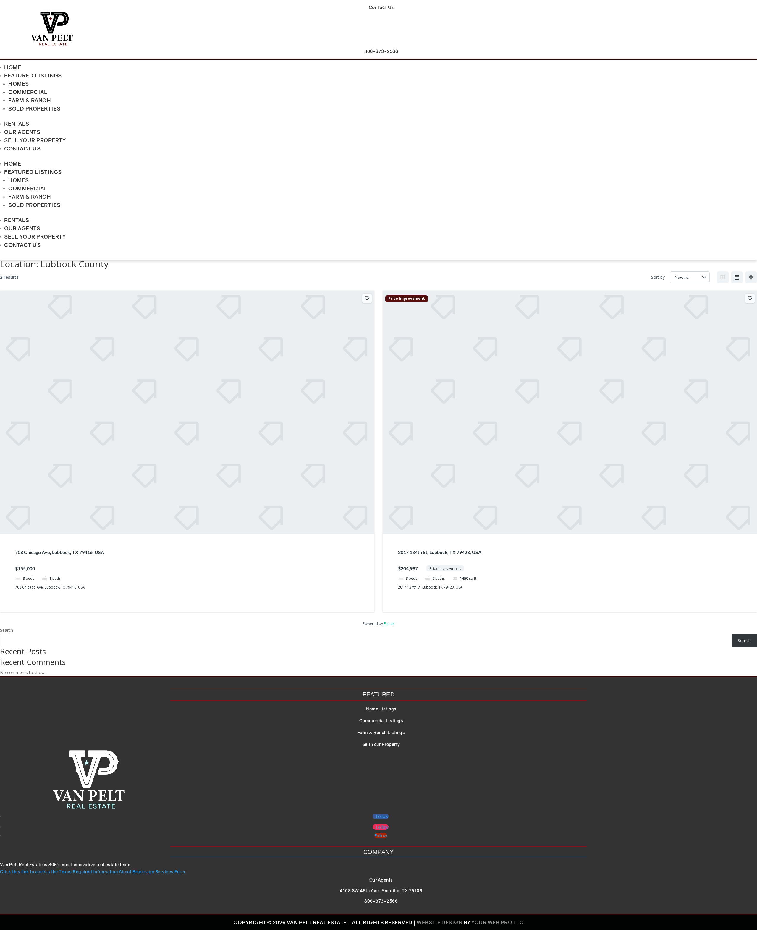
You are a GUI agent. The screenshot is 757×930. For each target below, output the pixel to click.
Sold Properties (34, 108)
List (737, 277)
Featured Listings (33, 75)
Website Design (439, 922)
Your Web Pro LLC (497, 922)
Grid (723, 277)
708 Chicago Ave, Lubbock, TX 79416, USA (59, 552)
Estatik (389, 623)
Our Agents (22, 132)
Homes (18, 83)
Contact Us (22, 148)
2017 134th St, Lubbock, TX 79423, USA (439, 552)
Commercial (27, 92)
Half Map (751, 277)
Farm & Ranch (29, 100)
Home (12, 67)
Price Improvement (406, 298)
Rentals (16, 123)
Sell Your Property (35, 140)
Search (6, 630)
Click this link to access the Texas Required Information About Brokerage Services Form (92, 871)
